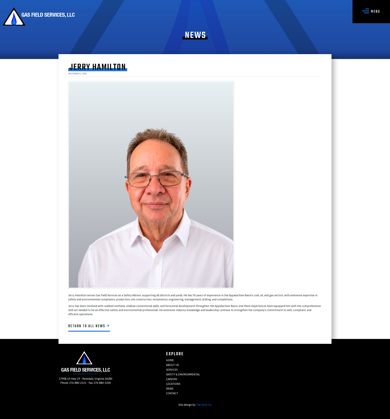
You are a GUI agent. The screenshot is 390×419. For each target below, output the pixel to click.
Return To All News (86, 326)
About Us (172, 365)
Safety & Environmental (183, 374)
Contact (172, 393)
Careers (171, 379)
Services (172, 369)
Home (170, 360)
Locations (173, 383)
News (169, 388)
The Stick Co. (204, 404)
